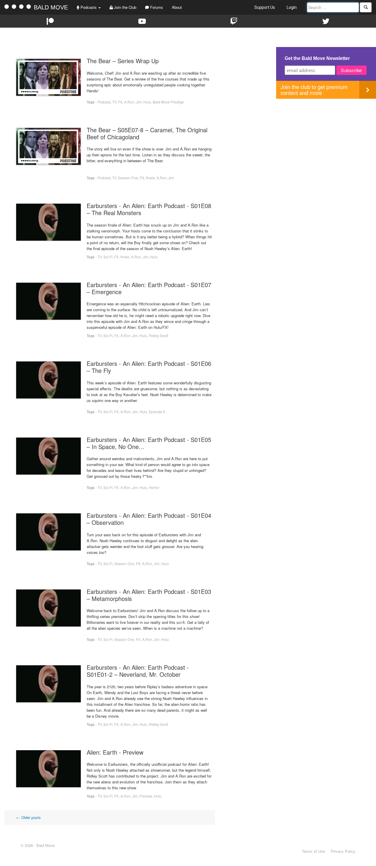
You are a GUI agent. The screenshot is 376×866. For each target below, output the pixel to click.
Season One (124, 563)
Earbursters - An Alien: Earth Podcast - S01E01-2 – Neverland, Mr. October (138, 671)
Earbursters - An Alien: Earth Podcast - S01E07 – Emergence (149, 288)
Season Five (128, 177)
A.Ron (129, 101)
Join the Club (124, 7)
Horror (154, 487)
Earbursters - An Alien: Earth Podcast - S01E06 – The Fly (149, 367)
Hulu (147, 101)
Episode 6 (157, 411)
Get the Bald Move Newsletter (317, 58)
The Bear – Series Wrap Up (123, 60)
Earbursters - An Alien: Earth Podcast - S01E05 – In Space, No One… (149, 443)
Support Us (264, 7)
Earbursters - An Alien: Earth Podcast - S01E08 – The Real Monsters (149, 209)
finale (150, 177)
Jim (139, 101)
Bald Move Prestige (168, 101)
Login (292, 7)
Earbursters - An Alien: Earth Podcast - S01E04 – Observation (149, 519)
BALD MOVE (51, 7)
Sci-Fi (108, 256)
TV (114, 101)
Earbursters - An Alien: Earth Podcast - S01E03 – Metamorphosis (149, 595)
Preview (146, 795)
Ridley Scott (158, 335)
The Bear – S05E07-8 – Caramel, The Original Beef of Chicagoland (147, 133)
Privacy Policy (343, 851)
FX (120, 101)
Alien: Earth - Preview (115, 752)
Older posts (28, 817)
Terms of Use (313, 851)
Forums (156, 7)
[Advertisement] (326, 140)
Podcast (104, 101)
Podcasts (88, 7)
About (177, 7)
